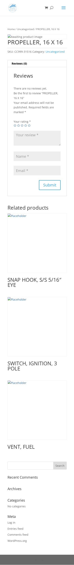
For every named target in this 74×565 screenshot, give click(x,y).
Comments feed (17, 534)
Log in (11, 522)
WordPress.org (17, 541)
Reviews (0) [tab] (19, 63)
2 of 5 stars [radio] (18, 125)
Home (11, 29)
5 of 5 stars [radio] (29, 125)
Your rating (22, 121)
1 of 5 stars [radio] (15, 125)
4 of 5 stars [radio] (25, 125)
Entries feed (15, 529)
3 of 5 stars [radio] (22, 125)
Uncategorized (25, 29)
